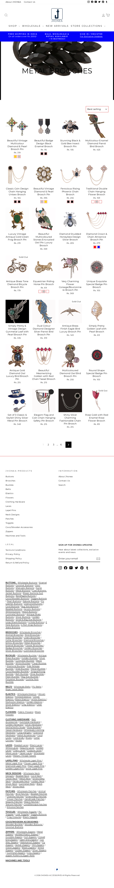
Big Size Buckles (29, 677)
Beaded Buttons (14, 609)
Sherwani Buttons (25, 588)
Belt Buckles (21, 674)
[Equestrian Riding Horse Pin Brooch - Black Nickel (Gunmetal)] (47, 291)
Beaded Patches (39, 794)
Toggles (10, 523)
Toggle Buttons (39, 598)
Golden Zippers (23, 850)
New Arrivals (57, 26)
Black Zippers (29, 847)
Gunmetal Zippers (16, 853)
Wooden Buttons (34, 824)
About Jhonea (66, 476)
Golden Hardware (14, 724)
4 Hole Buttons (36, 622)
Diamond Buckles (16, 666)
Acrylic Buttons (32, 609)
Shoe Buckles (37, 674)
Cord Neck (36, 776)
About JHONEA (13, 2)
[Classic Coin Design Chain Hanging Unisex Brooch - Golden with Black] (19, 201)
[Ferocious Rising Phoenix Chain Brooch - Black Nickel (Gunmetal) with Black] (72, 201)
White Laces (12, 748)
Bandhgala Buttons (26, 596)
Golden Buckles (30, 658)
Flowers (10, 498)
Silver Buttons (23, 617)
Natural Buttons (31, 601)
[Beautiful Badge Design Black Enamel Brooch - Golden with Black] (42, 153)
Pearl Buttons (14, 601)
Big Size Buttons (30, 606)
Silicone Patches (15, 807)
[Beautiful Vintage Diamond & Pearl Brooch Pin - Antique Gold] (45, 201)
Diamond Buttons (33, 604)
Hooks (18, 740)
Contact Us (29, 2)
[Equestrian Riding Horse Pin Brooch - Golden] (40, 291)
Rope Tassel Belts (14, 689)
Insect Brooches (14, 637)
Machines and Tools (15, 536)
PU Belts (36, 687)
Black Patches (31, 802)
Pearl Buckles (12, 677)
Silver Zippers (39, 850)
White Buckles (22, 663)
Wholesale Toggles (27, 812)
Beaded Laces (21, 745)
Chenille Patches (15, 796)
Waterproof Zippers (30, 842)
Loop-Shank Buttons (16, 622)
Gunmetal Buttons (15, 614)
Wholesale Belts (22, 687)
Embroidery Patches (36, 796)
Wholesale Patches (27, 791)
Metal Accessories (26, 735)
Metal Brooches (32, 643)
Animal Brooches (14, 635)
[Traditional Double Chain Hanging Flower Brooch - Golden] (93, 201)
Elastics (9, 493)
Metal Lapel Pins (14, 763)
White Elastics (38, 699)
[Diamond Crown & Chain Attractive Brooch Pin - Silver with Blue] (98, 247)
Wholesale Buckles (27, 655)
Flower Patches (15, 799)
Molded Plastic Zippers (26, 834)
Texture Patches (14, 804)
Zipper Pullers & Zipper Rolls (20, 855)
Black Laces (36, 745)
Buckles (10, 485)
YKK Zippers (38, 845)
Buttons (10, 476)
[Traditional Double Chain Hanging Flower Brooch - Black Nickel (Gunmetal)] (100, 201)
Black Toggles (30, 817)
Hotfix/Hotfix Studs (15, 727)
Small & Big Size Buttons (28, 619)
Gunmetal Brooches (33, 651)
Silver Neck (11, 784)
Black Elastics (22, 699)
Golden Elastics (34, 702)
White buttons (13, 611)
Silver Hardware (33, 724)
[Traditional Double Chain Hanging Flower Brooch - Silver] (96, 201)
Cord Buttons (12, 606)
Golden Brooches (33, 648)
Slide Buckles (22, 669)
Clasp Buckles (39, 663)
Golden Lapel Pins (15, 768)
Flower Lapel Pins (33, 763)
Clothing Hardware (15, 502)
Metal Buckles (38, 669)
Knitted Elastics (23, 697)
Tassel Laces (25, 753)
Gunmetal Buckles (24, 661)
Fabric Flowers (25, 712)
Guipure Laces (34, 750)
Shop (13, 26)
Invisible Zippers (14, 837)
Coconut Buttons (24, 585)
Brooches (10, 481)
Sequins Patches (14, 802)
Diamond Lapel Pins (16, 766)
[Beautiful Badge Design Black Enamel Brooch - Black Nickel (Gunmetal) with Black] (45, 153)
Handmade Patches (34, 799)
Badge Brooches (14, 648)
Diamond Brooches (34, 640)
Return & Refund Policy (17, 563)
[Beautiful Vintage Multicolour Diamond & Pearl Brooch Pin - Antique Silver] (19, 156)
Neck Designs (13, 514)
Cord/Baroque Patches (35, 804)
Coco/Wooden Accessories (19, 527)
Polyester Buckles (15, 679)
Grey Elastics (28, 704)
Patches (10, 519)
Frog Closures (14, 817)
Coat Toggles (22, 814)
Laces (8, 506)
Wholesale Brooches (30, 632)
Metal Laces (12, 753)
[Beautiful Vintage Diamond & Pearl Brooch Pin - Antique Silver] (42, 201)
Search (62, 485)
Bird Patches (22, 794)
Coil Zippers (30, 837)
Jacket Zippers (22, 845)
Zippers (9, 531)
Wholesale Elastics (26, 694)
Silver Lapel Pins (34, 768)
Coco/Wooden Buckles (17, 671)
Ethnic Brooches (14, 643)
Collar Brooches (14, 640)
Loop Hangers (24, 732)
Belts (8, 489)
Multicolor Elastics (15, 702)
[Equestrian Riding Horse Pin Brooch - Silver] (43, 291)
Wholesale (32, 26)
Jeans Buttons (13, 627)
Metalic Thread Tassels (24, 756)
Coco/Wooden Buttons (17, 598)
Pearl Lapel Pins (36, 766)
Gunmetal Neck (27, 784)
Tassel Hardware (14, 730)
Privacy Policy (13, 554)
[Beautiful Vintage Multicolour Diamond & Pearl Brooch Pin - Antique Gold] (15, 156)
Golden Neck (37, 781)
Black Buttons (29, 611)
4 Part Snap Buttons (31, 625)
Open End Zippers (29, 840)
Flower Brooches (34, 645)
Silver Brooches (14, 651)
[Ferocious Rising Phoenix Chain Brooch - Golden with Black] (68, 201)
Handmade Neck (21, 781)
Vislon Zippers (13, 847)
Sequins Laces (27, 748)
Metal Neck (25, 778)
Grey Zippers (33, 853)
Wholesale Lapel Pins (31, 760)
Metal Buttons (23, 590)
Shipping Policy (14, 558)
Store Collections (87, 26)
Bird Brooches (32, 635)
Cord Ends (18, 738)
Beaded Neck (22, 776)
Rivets (29, 738)
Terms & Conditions (15, 550)
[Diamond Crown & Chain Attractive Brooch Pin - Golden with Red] (95, 247)
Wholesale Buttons (27, 582)
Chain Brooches (32, 637)
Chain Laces (19, 750)
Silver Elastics (13, 704)
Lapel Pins (11, 510)
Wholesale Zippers (25, 832)
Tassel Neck (11, 778)
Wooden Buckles (14, 824)
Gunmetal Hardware (29, 722)
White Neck (18, 786)
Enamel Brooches (15, 645)
